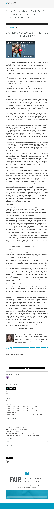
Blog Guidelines (9, 400)
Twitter (7, 449)
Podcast (11, 348)
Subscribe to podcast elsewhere (12, 384)
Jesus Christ (38, 347)
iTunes (7, 451)
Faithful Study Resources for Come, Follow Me (14, 354)
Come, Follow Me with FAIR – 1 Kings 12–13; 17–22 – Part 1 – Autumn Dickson (24, 435)
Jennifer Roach (32, 347)
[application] (27, 24)
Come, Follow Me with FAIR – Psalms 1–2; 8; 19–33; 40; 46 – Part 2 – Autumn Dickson (22, 406)
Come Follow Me (16, 347)
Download (12, 27)
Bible (11, 347)
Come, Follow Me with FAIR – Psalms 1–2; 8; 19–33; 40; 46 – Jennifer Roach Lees (21, 408)
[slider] (46, 24)
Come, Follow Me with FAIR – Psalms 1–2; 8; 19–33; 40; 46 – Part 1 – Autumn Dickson (22, 410)
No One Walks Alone (16, 431)
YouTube (7, 453)
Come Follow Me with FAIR (24, 347)
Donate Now (27, 497)
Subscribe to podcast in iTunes (11, 382)
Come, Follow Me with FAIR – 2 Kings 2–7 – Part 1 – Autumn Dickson (22, 433)
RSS (11, 28)
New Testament (43, 347)
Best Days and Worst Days (11, 412)
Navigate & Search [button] (27, 7)
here (34, 328)
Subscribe (27, 368)
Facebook (8, 448)
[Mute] (43, 24)
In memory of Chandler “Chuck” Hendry (20, 427)
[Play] (7, 24)
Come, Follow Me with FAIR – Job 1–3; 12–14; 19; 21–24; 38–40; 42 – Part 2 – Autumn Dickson (24, 414)
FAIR (12, 3)
